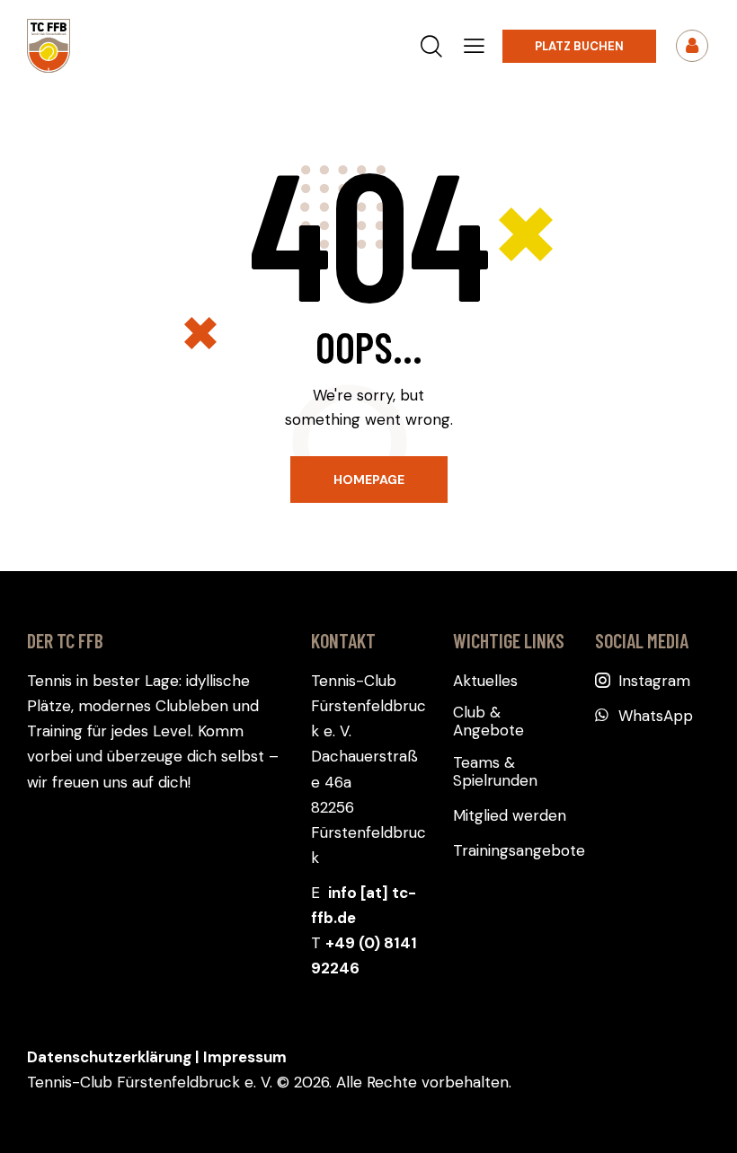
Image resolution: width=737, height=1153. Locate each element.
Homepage (368, 479)
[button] (474, 45)
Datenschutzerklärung (109, 1057)
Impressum (245, 1057)
